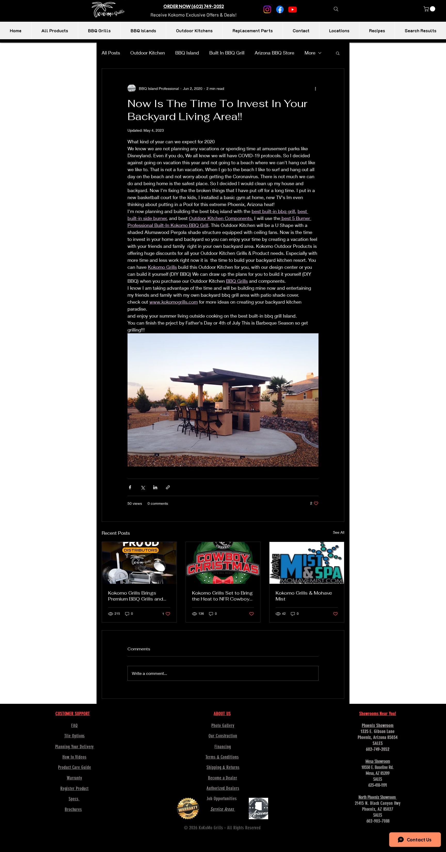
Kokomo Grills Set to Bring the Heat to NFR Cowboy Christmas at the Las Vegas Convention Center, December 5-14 (222, 596)
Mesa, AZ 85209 (377, 773)
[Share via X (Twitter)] (142, 487)
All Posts (111, 53)
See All (338, 532)
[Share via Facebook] (130, 487)
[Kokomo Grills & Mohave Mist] (306, 563)
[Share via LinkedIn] (155, 487)
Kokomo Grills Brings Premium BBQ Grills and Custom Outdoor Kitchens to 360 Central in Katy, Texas (138, 596)
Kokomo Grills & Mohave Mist (304, 596)
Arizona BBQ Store (274, 53)
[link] (430, 8)
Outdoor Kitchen (147, 53)
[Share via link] (167, 487)
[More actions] (315, 88)
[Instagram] (267, 9)
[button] (193, 15)
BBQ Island (187, 53)
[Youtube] (293, 9)
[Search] (336, 9)
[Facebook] (280, 9)
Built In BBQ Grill (226, 53)
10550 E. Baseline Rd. (378, 767)
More (310, 53)
